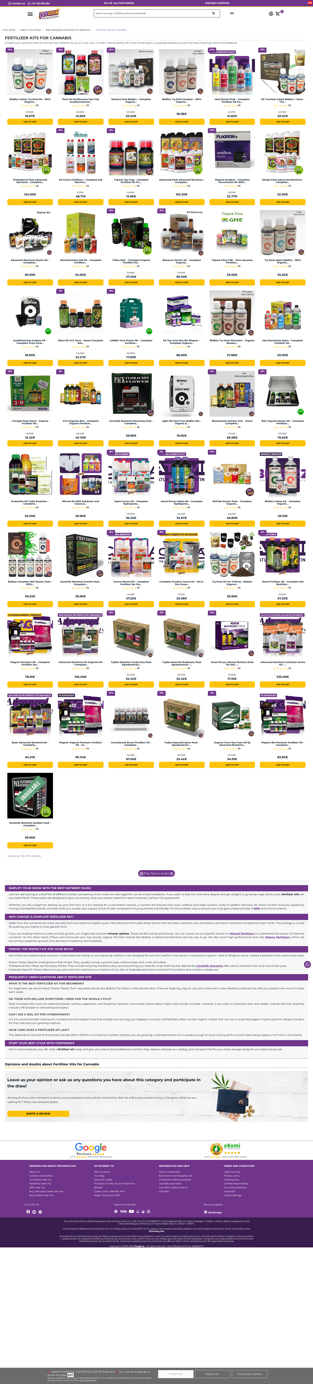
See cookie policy (88, 1380)
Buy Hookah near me (41, 1195)
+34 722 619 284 (40, 3)
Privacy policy (232, 1175)
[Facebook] (28, 1212)
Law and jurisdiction (235, 1187)
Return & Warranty (169, 1171)
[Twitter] (34, 1212)
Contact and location (41, 1175)
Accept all (176, 1374)
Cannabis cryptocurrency (173, 1187)
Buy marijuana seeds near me (46, 1191)
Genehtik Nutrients (209, 965)
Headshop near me (40, 1183)
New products (102, 1171)
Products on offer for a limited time (114, 1183)
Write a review (38, 1113)
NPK (257, 908)
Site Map (164, 1191)
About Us (34, 1171)
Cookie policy (231, 1179)
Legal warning (232, 1171)
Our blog (99, 1175)
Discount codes (103, 1179)
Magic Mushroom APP (107, 1195)
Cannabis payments (170, 1183)
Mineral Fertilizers (242, 933)
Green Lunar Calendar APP (109, 1191)
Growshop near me (40, 1179)
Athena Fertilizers (277, 937)
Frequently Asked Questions (175, 1179)
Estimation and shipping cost (176, 1175)
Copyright (229, 1191)
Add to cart (30, 122)
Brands (98, 1187)
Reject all (212, 1374)
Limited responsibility (236, 1183)
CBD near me (37, 1187)
